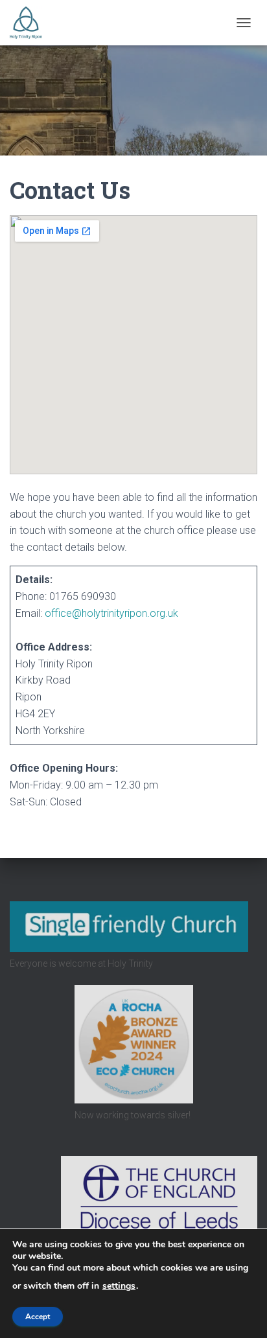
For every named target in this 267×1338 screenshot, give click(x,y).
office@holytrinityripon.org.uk (111, 613)
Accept (37, 1316)
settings (118, 1286)
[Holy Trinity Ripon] (31, 22)
